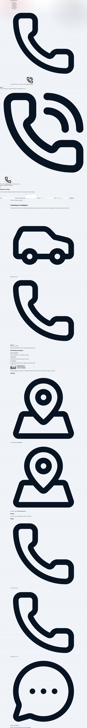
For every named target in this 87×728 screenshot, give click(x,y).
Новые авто (14, 3)
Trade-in (24, 516)
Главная (11, 200)
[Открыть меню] (10, 86)
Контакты (14, 8)
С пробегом (14, 5)
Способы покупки (13, 516)
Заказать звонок (30, 84)
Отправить (71, 198)
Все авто (14, 2)
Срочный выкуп (20, 516)
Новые (5, 185)
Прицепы (14, 6)
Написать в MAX (16, 183)
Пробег (7, 185)
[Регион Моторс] (13, 0)
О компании (14, 7)
